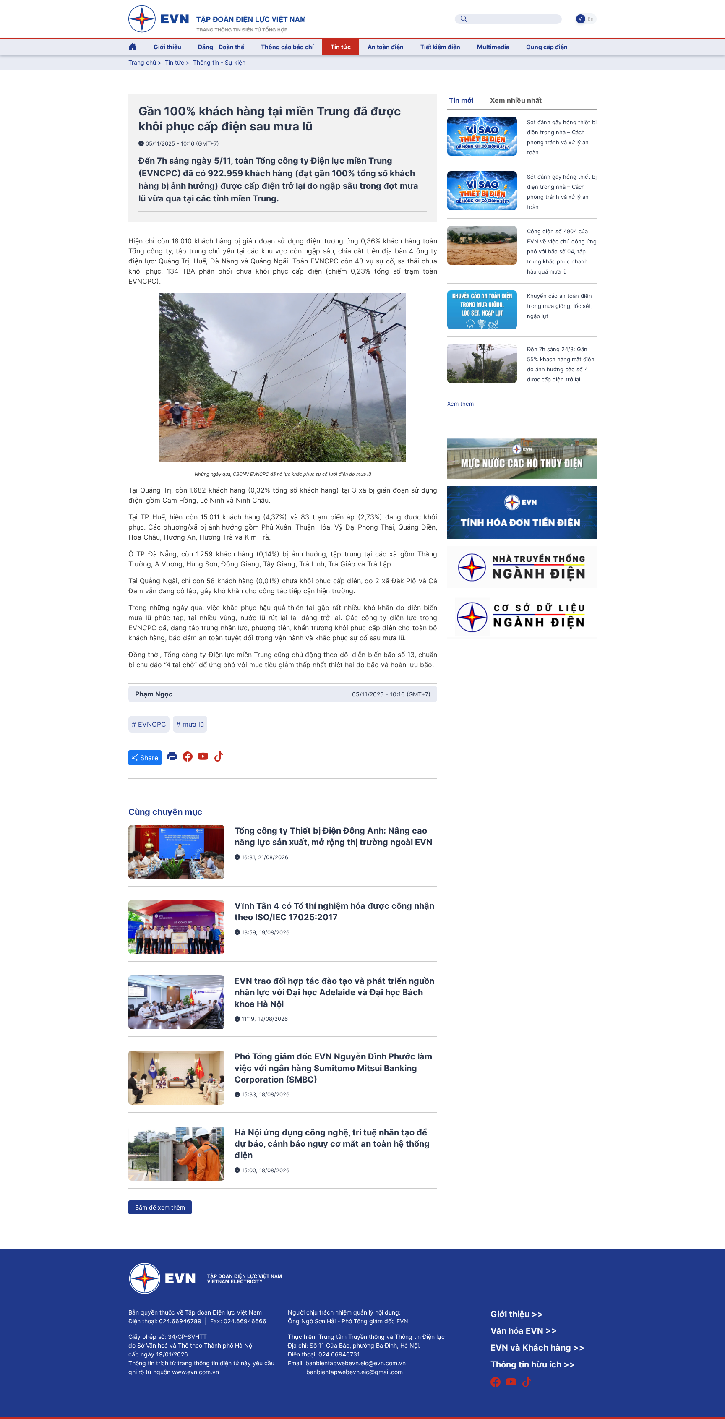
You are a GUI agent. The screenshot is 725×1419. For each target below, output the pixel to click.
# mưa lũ (190, 724)
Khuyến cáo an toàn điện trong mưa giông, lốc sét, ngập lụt (560, 305)
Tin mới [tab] (461, 100)
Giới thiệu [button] (167, 46)
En (591, 19)
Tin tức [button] (341, 46)
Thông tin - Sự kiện (219, 62)
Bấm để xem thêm (160, 1207)
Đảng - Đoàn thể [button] (221, 46)
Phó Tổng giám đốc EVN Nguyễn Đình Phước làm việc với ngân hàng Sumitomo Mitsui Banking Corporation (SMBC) (333, 1068)
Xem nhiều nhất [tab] (516, 100)
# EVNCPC (149, 724)
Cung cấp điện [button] (547, 46)
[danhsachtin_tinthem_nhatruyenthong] (522, 566)
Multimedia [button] (493, 46)
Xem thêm (460, 403)
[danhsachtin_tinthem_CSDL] (522, 616)
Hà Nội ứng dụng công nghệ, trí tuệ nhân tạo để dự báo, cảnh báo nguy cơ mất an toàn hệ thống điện (332, 1144)
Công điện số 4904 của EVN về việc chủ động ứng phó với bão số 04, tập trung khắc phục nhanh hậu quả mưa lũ (562, 251)
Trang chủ (142, 62)
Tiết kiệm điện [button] (440, 46)
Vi (580, 19)
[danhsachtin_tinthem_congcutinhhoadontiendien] (522, 512)
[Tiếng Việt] (216, 18)
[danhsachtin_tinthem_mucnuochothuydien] (522, 458)
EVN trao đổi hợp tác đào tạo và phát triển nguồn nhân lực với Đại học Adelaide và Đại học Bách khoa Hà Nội (334, 992)
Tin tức (175, 62)
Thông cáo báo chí (287, 46)
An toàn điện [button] (386, 46)
